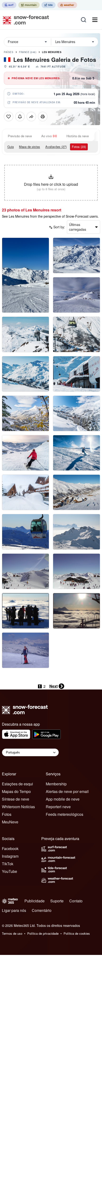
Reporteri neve (58, 806)
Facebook (10, 848)
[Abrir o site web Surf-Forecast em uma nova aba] (9, 5)
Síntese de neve (15, 799)
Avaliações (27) (56, 146)
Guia (10, 146)
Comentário (41, 910)
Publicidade (34, 901)
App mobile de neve (62, 799)
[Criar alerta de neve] (20, 116)
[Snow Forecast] (24, 19)
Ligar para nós (14, 910)
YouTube (9, 871)
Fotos (6, 814)
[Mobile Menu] (95, 19)
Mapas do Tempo (16, 791)
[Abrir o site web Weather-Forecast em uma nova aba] (67, 5)
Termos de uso (12, 933)
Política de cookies (77, 933)
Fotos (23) (79, 146)
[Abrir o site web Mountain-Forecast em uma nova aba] (29, 5)
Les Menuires (51, 52)
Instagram (10, 856)
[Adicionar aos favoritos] (8, 116)
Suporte (57, 901)
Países (8, 52)
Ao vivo (46, 136)
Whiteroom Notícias (18, 806)
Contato (76, 901)
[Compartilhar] (31, 116)
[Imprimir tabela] (42, 116)
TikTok (7, 863)
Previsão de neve (20, 136)
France (27, 52)
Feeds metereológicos (64, 814)
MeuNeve (10, 822)
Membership (56, 784)
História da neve (77, 136)
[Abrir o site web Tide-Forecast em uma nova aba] (49, 5)
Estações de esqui (17, 784)
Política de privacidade (43, 933)
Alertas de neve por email (67, 791)
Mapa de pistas (29, 146)
